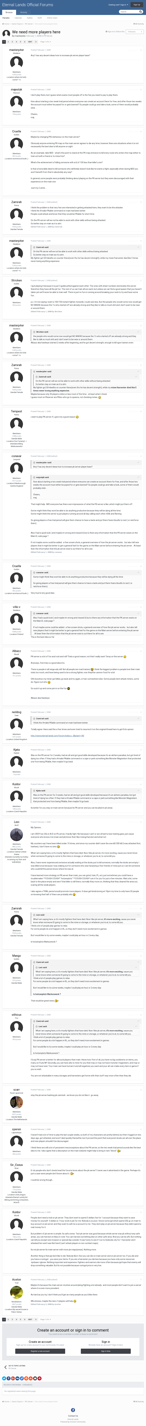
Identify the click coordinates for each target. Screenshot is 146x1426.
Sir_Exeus (16, 1165)
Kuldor (16, 784)
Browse (9, 12)
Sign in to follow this (116, 31)
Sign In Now (105, 1351)
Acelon (16, 1279)
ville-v (16, 607)
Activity (23, 12)
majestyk (16, 89)
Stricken (16, 280)
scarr (16, 1089)
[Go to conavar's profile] (16, 468)
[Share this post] (141, 50)
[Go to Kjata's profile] (16, 762)
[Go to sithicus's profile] (16, 1027)
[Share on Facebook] (9, 1378)
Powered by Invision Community (73, 1422)
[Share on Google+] (13, 1378)
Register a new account (40, 1351)
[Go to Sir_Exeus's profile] (16, 1177)
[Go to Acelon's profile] (16, 1292)
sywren (16, 1129)
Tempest (16, 411)
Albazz (16, 651)
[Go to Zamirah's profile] (16, 214)
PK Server (48, 36)
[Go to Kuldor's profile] (16, 797)
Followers (132, 32)
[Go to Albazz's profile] (16, 663)
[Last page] (36, 42)
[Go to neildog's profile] (16, 724)
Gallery (30, 18)
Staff (40, 18)
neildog (16, 712)
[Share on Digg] (17, 1378)
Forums (6, 18)
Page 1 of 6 (45, 42)
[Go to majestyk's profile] (16, 102)
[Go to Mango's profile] (16, 968)
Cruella (16, 131)
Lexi (16, 822)
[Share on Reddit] (26, 1378)
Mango (16, 955)
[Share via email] (35, 1378)
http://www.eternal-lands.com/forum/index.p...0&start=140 (57, 736)
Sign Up (137, 5)
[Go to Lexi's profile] (16, 834)
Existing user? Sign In (118, 5)
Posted (40, 50)
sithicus (16, 1014)
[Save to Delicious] (22, 1378)
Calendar (18, 18)
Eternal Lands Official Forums (27, 4)
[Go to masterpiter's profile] (6, 34)
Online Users (52, 18)
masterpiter (20, 36)
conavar (17, 456)
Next (30, 42)
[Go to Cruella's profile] (16, 144)
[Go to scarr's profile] (16, 1102)
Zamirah (16, 202)
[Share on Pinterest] (39, 1378)
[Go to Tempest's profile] (16, 424)
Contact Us (73, 1416)
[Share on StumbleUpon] (31, 1378)
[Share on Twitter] (4, 1378)
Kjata (16, 749)
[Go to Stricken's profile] (16, 293)
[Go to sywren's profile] (16, 1142)
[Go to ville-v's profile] (16, 619)
